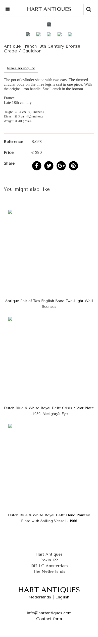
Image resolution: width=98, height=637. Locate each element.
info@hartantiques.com (49, 613)
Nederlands (40, 597)
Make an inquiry (21, 68)
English (62, 597)
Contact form (49, 618)
